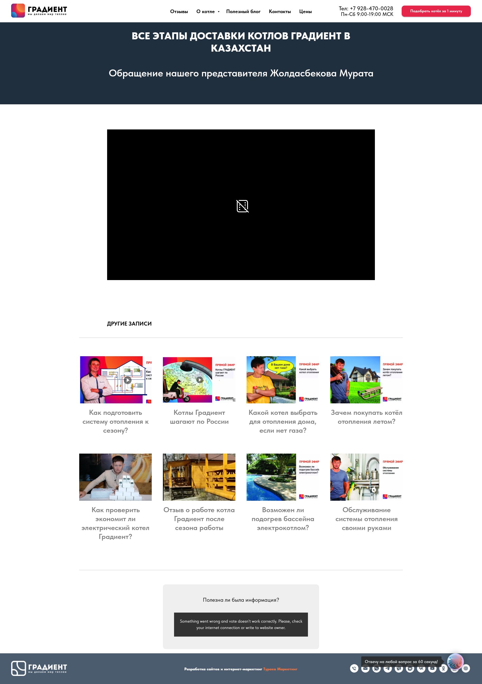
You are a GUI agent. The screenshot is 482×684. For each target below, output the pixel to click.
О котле (206, 11)
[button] (436, 11)
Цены (305, 11)
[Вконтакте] (421, 671)
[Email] (365, 671)
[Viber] (399, 671)
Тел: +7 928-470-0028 (366, 8)
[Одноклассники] (443, 671)
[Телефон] (354, 671)
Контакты (280, 11)
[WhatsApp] (376, 671)
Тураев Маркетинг (280, 669)
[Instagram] (454, 671)
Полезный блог (243, 11)
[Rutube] (466, 671)
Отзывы (179, 11)
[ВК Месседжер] (410, 671)
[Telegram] (388, 671)
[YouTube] (432, 671)
